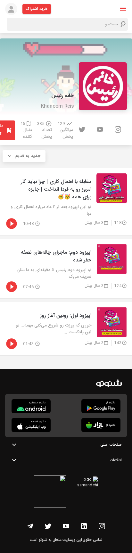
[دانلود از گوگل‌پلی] (100, 406)
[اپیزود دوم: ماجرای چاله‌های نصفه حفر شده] (66, 268)
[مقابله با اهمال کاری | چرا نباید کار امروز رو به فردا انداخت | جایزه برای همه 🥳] (66, 201)
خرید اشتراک (37, 8)
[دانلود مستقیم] (31, 406)
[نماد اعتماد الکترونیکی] (50, 492)
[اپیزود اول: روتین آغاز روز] (66, 328)
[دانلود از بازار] (100, 425)
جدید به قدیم (27, 156)
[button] (123, 8)
